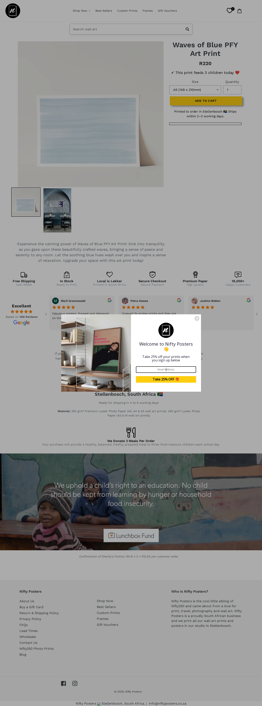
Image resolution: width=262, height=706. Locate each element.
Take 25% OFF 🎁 (166, 379)
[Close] (196, 318)
